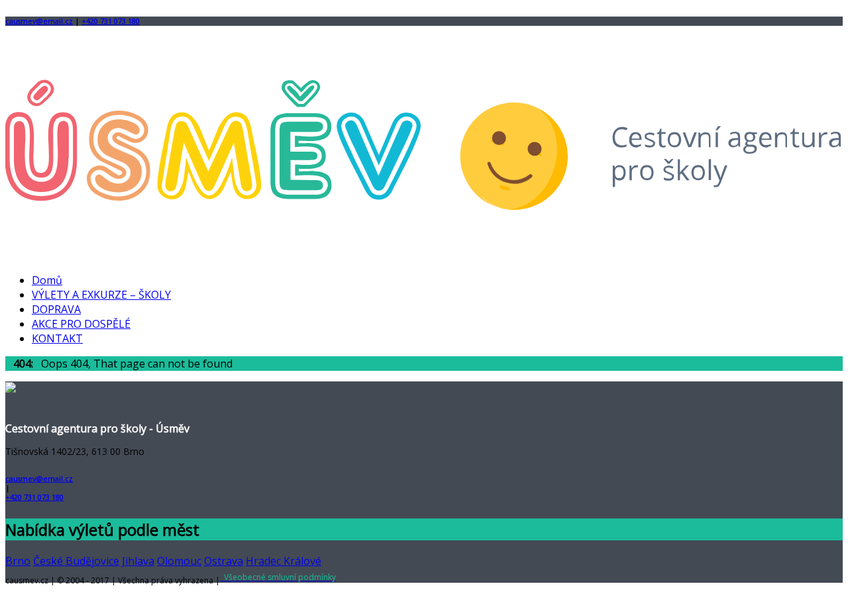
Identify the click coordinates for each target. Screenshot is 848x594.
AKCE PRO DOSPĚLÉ (81, 324)
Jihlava (138, 561)
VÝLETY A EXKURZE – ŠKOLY (101, 294)
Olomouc (179, 561)
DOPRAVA (56, 309)
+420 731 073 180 (110, 21)
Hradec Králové (283, 561)
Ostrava (223, 561)
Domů (47, 280)
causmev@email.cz (39, 21)
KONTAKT (57, 338)
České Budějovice (76, 561)
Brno (17, 561)
